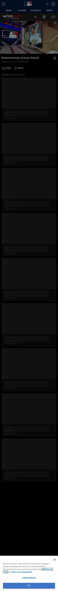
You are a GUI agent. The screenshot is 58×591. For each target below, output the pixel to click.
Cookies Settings (29, 578)
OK (29, 585)
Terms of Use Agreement (22, 572)
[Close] (55, 560)
